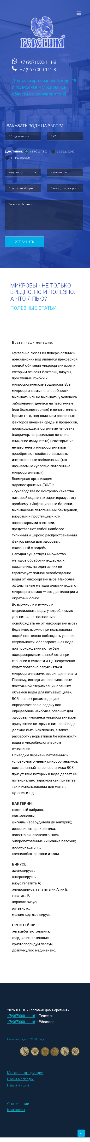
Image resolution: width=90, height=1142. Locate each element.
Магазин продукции (25, 1073)
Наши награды (20, 1079)
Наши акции (18, 1085)
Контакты (16, 1110)
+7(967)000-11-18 (21, 1016)
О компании (18, 1104)
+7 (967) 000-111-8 (38, 62)
